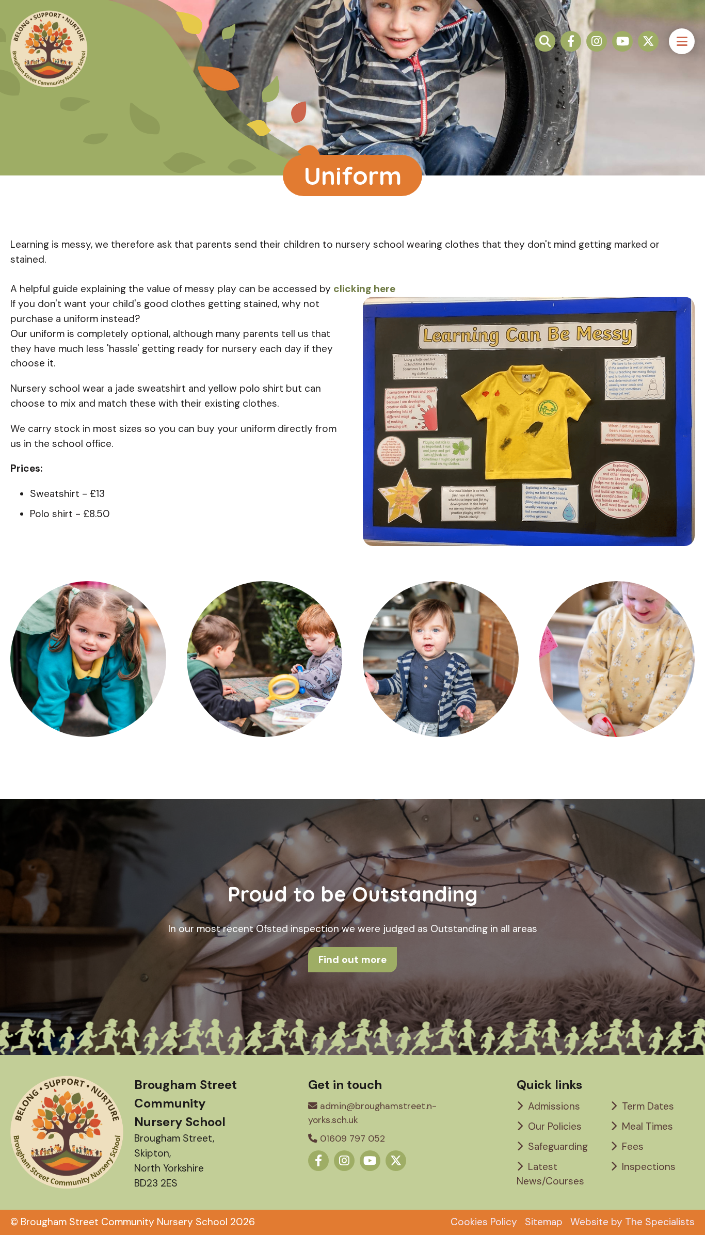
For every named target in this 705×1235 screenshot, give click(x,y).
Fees (631, 1146)
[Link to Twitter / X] (648, 41)
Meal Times (646, 1126)
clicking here (364, 288)
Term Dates (646, 1106)
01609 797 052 (351, 1138)
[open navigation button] (682, 41)
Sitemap (544, 1221)
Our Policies (553, 1126)
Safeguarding (556, 1146)
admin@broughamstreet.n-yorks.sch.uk (372, 1112)
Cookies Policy (484, 1221)
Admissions (552, 1106)
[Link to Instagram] (596, 41)
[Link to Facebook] (570, 41)
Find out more (352, 959)
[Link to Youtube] (622, 41)
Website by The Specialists (632, 1221)
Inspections (647, 1166)
